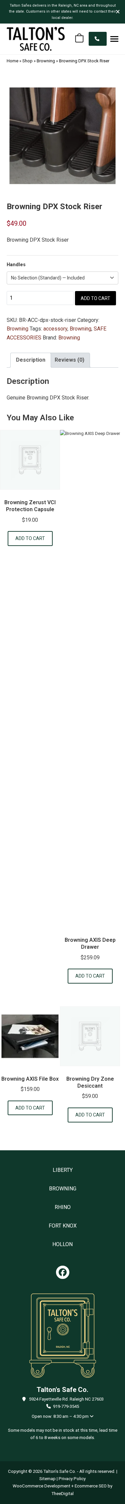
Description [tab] (30, 360)
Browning (46, 60)
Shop (27, 60)
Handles (16, 265)
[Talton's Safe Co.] (36, 39)
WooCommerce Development (41, 1485)
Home (12, 60)
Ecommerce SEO (91, 1485)
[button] (114, 38)
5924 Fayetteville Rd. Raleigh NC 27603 (66, 1399)
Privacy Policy (72, 1478)
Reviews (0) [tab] (69, 360)
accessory (55, 329)
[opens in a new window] (62, 1272)
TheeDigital (62, 1493)
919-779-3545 (66, 1406)
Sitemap (47, 1478)
